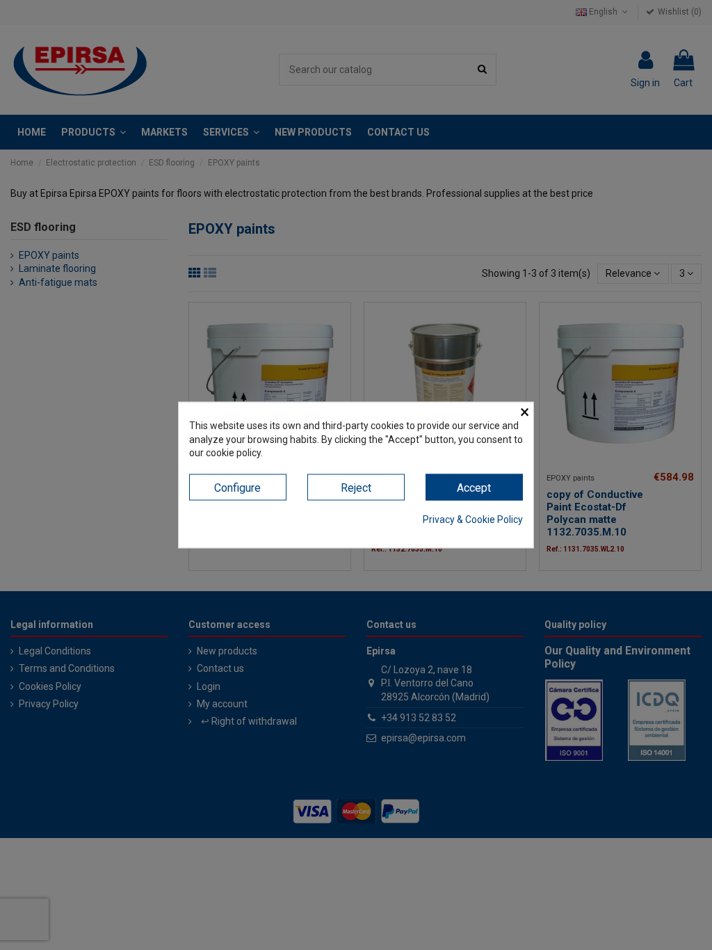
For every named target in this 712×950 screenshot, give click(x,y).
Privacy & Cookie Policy (473, 519)
